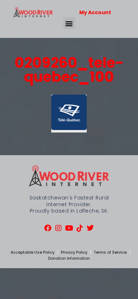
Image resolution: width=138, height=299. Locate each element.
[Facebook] (47, 228)
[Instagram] (58, 228)
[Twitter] (90, 228)
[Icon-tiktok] (79, 228)
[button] (69, 23)
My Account (95, 12)
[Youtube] (69, 228)
